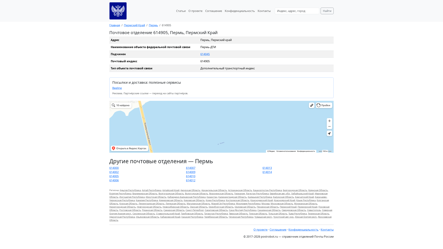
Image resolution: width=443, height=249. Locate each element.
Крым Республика (306, 200)
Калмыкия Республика (260, 197)
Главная (114, 25)
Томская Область (258, 213)
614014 (267, 172)
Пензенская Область (268, 206)
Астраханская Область (240, 190)
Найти (327, 11)
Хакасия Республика (192, 216)
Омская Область (199, 206)
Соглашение (213, 11)
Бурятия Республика (120, 193)
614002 (114, 172)
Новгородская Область (149, 206)
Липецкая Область (176, 203)
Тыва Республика (297, 213)
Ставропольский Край (168, 213)
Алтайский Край (170, 190)
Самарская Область (174, 210)
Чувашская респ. (263, 216)
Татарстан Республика (216, 213)
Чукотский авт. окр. (283, 216)
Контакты (264, 11)
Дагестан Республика (257, 193)
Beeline (117, 88)
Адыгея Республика (130, 190)
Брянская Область (318, 190)
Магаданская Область (198, 203)
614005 (114, 176)
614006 (114, 180)
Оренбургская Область (221, 206)
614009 (190, 172)
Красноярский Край (284, 200)
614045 (205, 54)
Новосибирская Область (176, 206)
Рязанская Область (152, 210)
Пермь (153, 25)
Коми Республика (215, 200)
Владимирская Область (144, 193)
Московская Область (282, 203)
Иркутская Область (156, 197)
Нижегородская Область (122, 206)
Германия (239, 193)
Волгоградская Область (171, 193)
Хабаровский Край (170, 216)
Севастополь (314, 210)
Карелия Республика (147, 200)
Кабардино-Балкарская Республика (187, 197)
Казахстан (212, 197)
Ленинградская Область (152, 203)
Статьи (181, 11)
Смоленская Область (144, 213)
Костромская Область (237, 200)
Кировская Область (194, 200)
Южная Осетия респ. (306, 216)
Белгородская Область (295, 190)
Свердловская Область (294, 210)
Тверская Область (238, 213)
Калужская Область (283, 197)
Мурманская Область (305, 203)
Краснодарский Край (261, 200)
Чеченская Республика (241, 216)
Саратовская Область (216, 210)
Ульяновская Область (147, 216)
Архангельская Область (214, 190)
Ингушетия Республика (132, 197)
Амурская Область (190, 190)
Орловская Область (245, 206)
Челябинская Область (216, 216)
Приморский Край (307, 206)
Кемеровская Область (171, 200)
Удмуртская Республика (122, 216)
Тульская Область (277, 213)
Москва (265, 203)
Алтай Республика (151, 190)
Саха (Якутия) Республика (242, 210)
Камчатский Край (304, 197)
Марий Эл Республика (223, 203)
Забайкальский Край (302, 193)
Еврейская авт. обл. (280, 193)
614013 (267, 168)
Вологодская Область (196, 193)
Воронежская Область (221, 193)
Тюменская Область (318, 213)
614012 (190, 180)
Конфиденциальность (240, 11)
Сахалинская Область (269, 210)
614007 (190, 168)
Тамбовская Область (192, 213)
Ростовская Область (130, 210)
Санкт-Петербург (195, 210)
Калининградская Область (232, 197)
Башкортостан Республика (267, 190)
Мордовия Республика (248, 203)
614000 (114, 168)
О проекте (195, 11)
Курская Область (128, 203)
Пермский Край (134, 25)
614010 (190, 176)
